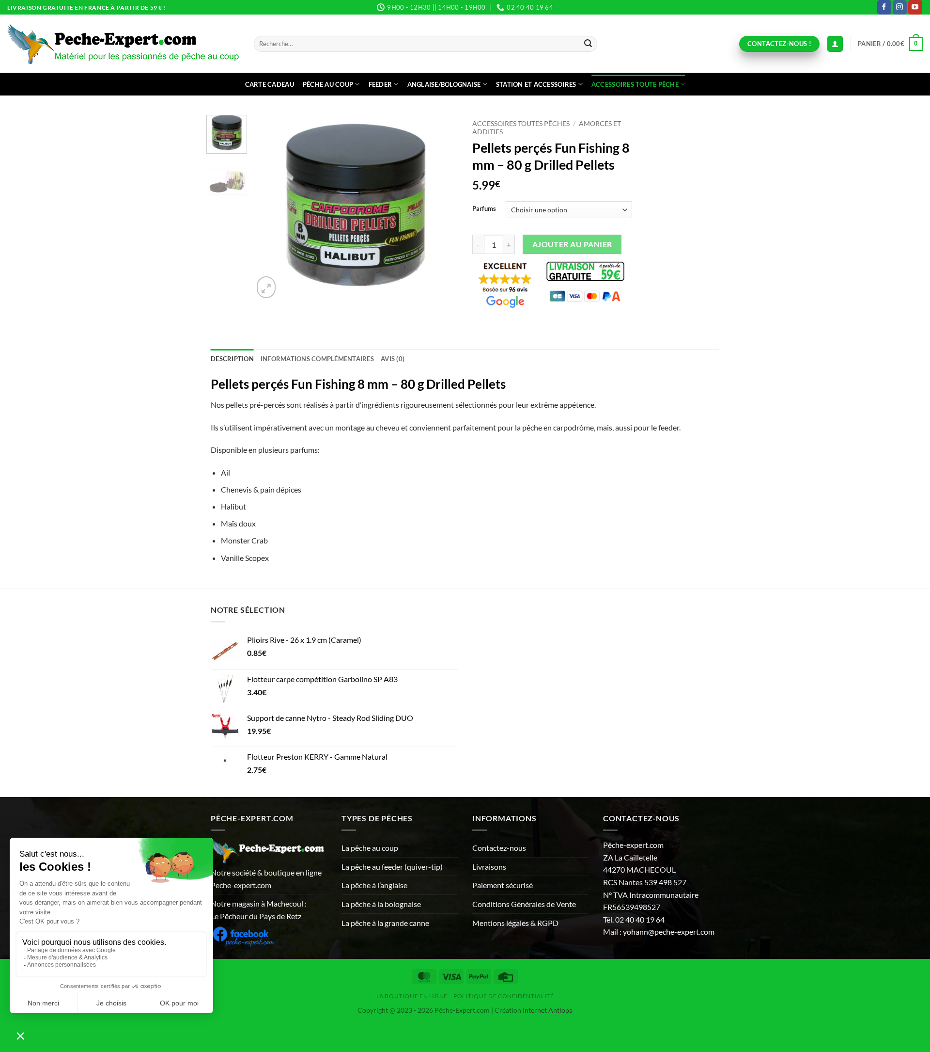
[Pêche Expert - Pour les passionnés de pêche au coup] (123, 43)
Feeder (380, 84)
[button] (890, 44)
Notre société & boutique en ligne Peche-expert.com (266, 879)
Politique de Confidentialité (503, 996)
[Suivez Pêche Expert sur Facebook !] (243, 935)
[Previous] (270, 207)
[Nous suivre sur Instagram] (900, 7)
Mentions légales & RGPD (515, 922)
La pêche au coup (369, 847)
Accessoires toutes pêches (521, 124)
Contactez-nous (499, 847)
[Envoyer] (588, 44)
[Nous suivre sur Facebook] (884, 7)
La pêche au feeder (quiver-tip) (392, 866)
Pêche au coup (328, 84)
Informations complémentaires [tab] (317, 359)
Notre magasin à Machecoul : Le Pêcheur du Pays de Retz (259, 910)
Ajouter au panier (572, 244)
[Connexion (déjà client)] (835, 44)
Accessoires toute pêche (635, 84)
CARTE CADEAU (269, 84)
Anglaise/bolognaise (444, 84)
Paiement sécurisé (502, 885)
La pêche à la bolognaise (381, 904)
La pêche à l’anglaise (374, 885)
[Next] (441, 207)
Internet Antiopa (548, 1010)
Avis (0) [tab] (392, 359)
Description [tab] (232, 359)
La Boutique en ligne (412, 996)
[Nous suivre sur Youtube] (915, 7)
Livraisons (489, 866)
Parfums (484, 209)
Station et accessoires (536, 84)
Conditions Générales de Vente (524, 904)
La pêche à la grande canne (385, 922)
